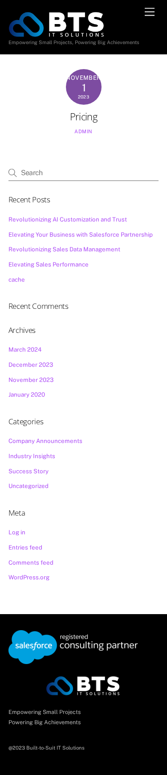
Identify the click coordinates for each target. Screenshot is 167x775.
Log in (16, 532)
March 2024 (24, 349)
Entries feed (25, 547)
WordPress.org (28, 577)
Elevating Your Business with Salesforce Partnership (80, 234)
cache (16, 279)
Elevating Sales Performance (48, 264)
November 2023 (30, 379)
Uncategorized (28, 485)
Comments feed (30, 562)
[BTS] (57, 23)
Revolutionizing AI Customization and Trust (67, 219)
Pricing (83, 116)
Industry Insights (31, 455)
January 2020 (26, 394)
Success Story (28, 471)
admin (83, 131)
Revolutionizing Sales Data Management (64, 249)
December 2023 (30, 364)
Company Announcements (45, 440)
